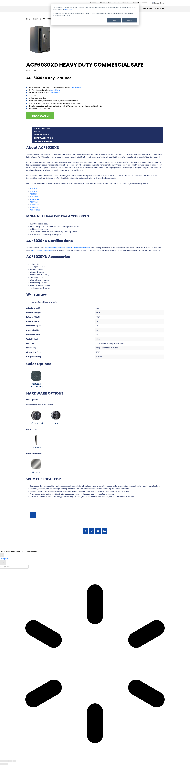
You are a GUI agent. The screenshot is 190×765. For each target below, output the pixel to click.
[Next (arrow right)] (6, 764)
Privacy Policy (68, 9)
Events (116, 3)
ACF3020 (33, 194)
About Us (159, 8)
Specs (37, 131)
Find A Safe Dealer (150, 523)
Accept (114, 20)
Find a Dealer (40, 116)
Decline (129, 20)
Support (93, 3)
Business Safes (130, 519)
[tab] (97, 128)
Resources (147, 8)
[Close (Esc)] (14, 761)
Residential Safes (131, 523)
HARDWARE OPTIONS (43, 138)
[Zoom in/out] (2, 761)
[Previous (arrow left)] (2, 764)
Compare (4, 558)
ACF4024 (34, 196)
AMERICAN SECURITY (88, 547)
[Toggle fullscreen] (6, 761)
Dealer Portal (147, 534)
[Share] (10, 761)
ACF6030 (34, 207)
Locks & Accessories (132, 527)
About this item (42, 128)
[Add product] (2, 555)
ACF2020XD (35, 191)
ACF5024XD (35, 204)
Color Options (41, 135)
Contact (125, 3)
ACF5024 (34, 202)
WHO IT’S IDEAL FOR (43, 141)
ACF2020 (33, 188)
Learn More (76, 87)
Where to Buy (105, 3)
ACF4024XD (35, 199)
